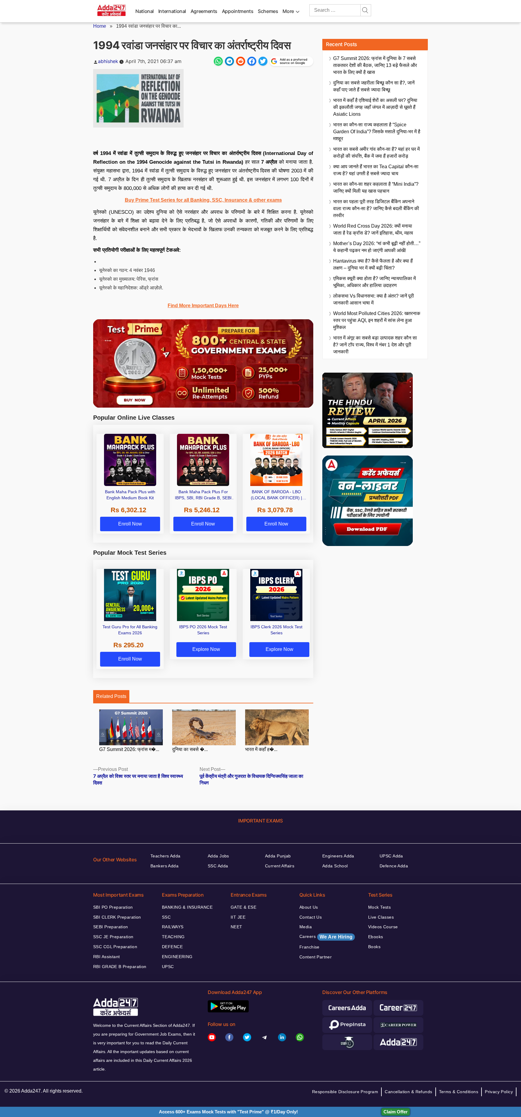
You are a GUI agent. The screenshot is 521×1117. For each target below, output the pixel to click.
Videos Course (383, 926)
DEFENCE (172, 946)
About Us (308, 907)
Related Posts (111, 696)
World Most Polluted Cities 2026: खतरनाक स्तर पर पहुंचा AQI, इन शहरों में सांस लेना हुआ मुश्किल (376, 320)
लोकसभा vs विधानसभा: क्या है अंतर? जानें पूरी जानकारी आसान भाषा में (373, 299)
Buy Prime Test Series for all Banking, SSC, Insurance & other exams (203, 200)
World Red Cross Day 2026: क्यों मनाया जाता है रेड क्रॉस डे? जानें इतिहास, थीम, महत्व (373, 229)
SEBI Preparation (110, 926)
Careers (325, 936)
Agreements (204, 11)
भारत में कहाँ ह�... (261, 749)
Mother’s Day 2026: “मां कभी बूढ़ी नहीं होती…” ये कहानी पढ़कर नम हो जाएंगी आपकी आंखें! (376, 247)
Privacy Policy (499, 1091)
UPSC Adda (391, 856)
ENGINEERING (177, 956)
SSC (166, 917)
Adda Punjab (278, 856)
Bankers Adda (164, 865)
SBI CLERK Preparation (117, 917)
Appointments (238, 11)
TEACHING (173, 936)
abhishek (108, 61)
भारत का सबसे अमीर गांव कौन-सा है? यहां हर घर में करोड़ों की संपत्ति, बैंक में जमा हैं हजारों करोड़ (376, 153)
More (288, 11)
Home (99, 26)
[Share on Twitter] (262, 61)
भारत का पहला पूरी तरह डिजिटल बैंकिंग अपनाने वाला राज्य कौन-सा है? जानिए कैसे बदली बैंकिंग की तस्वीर (376, 208)
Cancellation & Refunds (408, 1091)
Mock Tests (379, 907)
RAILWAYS (172, 926)
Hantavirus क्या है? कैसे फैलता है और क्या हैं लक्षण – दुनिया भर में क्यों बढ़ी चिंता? (373, 264)
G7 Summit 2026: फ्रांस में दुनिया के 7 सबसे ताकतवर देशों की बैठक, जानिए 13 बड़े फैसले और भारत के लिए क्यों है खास (375, 65)
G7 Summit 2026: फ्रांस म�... (129, 749)
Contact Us (310, 917)
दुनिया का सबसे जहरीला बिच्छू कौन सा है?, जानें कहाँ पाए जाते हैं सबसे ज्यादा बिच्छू (374, 86)
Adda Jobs (218, 856)
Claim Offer (396, 1111)
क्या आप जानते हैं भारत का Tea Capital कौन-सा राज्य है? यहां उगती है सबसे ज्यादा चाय (375, 170)
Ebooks (375, 936)
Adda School (335, 865)
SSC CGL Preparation (115, 946)
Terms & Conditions (458, 1091)
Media (305, 926)
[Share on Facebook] (251, 61)
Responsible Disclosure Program (345, 1091)
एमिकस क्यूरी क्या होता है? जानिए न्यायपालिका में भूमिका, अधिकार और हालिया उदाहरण (374, 282)
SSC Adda (218, 865)
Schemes (268, 11)
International (172, 11)
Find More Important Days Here (203, 305)
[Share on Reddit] (240, 61)
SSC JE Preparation (113, 936)
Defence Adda (394, 865)
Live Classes (381, 917)
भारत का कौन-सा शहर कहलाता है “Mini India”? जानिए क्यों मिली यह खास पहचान (375, 187)
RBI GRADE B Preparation (120, 966)
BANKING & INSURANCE (187, 907)
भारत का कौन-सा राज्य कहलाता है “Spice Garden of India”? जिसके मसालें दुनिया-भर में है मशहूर (376, 131)
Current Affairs (279, 865)
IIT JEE (238, 917)
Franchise (309, 947)
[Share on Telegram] (229, 61)
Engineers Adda (338, 856)
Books (374, 946)
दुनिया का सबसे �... (190, 749)
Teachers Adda (165, 856)
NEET (236, 926)
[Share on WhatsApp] (218, 61)
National (144, 11)
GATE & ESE (243, 907)
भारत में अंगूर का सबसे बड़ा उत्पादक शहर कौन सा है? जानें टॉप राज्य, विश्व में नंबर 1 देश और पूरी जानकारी (375, 344)
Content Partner (315, 956)
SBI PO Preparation (113, 907)
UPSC (168, 966)
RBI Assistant (106, 956)
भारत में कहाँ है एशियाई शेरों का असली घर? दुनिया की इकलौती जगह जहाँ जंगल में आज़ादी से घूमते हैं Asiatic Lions (375, 107)
